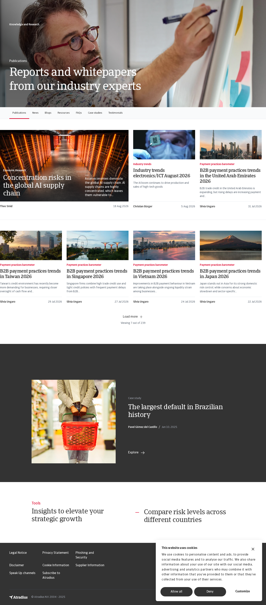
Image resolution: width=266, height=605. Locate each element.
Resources (64, 113)
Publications (19, 113)
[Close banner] (253, 549)
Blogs (48, 113)
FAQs (79, 113)
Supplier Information (90, 565)
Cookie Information (55, 565)
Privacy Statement (55, 553)
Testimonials (115, 113)
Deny (210, 591)
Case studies (95, 113)
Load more (130, 316)
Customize (242, 591)
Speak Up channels (22, 573)
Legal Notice (18, 553)
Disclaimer (16, 565)
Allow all (176, 591)
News (35, 113)
